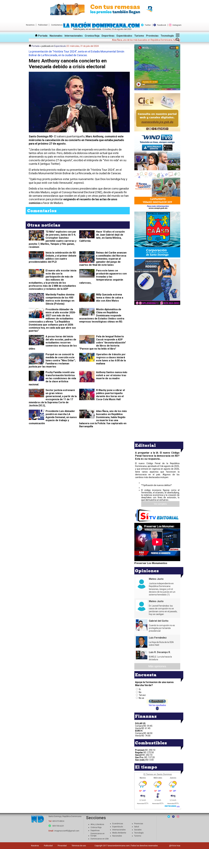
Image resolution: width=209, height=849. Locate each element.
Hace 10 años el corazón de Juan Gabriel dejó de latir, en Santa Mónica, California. (102, 236)
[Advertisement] (157, 327)
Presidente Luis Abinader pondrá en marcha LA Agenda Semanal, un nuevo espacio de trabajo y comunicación (53, 417)
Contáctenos (56, 25)
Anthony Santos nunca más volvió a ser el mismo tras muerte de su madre (111, 375)
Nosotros (30, 25)
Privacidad (62, 846)
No (140, 692)
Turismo (139, 35)
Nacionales (56, 35)
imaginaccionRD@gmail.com (66, 831)
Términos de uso (79, 846)
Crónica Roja (96, 827)
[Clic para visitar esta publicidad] (104, 9)
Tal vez (142, 695)
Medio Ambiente (119, 833)
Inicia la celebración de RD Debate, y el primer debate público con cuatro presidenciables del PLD (52, 257)
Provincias (152, 35)
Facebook (161, 25)
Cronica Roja (92, 35)
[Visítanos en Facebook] (173, 816)
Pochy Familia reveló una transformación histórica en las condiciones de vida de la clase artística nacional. (52, 378)
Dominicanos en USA (99, 839)
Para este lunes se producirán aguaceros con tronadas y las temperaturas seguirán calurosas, (103, 276)
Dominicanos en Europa (97, 834)
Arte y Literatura (97, 824)
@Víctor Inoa (174, 846)
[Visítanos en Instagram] (178, 816)
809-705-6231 (58, 826)
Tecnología (167, 35)
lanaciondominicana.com (118, 846)
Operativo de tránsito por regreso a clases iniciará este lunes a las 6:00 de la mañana (111, 359)
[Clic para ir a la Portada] (102, 27)
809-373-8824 (58, 821)
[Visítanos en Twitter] (169, 816)
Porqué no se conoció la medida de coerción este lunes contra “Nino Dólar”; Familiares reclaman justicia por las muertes (52, 360)
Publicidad (42, 25)
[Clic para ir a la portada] (37, 819)
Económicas (117, 824)
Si (140, 689)
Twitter (148, 25)
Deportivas (108, 35)
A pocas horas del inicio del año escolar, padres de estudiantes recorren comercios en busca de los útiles (53, 342)
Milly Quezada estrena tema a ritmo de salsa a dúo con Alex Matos (109, 297)
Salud (136, 827)
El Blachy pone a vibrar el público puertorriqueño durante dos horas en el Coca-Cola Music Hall (110, 395)
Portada (42, 35)
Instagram (177, 25)
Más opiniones (157, 666)
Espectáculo (60, 46)
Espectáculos (124, 35)
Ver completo (160, 504)
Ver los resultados (157, 705)
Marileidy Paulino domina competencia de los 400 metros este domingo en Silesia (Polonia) (60, 299)
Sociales (138, 830)
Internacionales (74, 35)
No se (141, 698)
